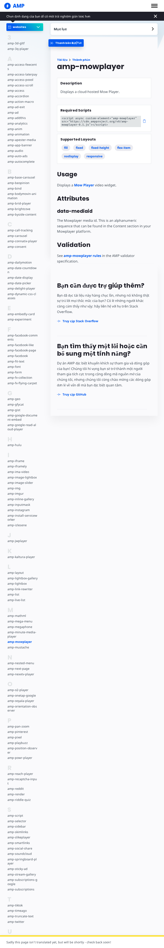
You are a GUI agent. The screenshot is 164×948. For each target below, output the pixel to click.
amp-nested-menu (20, 663)
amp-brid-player (19, 203)
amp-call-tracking (20, 230)
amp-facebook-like (20, 345)
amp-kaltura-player (21, 557)
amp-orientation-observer (22, 708)
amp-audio (15, 151)
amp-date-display (20, 277)
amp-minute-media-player (21, 634)
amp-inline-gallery (20, 499)
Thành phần (81, 60)
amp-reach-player (20, 774)
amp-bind (14, 188)
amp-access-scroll (20, 85)
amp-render (16, 794)
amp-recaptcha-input (22, 781)
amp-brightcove (18, 209)
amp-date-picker (19, 283)
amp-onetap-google (21, 695)
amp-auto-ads (17, 156)
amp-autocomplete (21, 161)
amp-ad (13, 112)
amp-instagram (18, 510)
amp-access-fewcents (22, 66)
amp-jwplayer (17, 541)
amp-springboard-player (22, 861)
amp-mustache (18, 647)
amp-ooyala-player (20, 701)
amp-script (15, 815)
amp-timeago (17, 911)
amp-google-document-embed (22, 417)
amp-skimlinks (17, 832)
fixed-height (100, 148)
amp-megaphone (19, 627)
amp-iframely (17, 466)
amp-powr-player (19, 758)
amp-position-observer (22, 750)
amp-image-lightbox (22, 477)
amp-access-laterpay (22, 74)
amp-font (14, 367)
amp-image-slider (20, 483)
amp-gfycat (15, 404)
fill (66, 148)
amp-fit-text (15, 361)
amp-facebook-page (21, 350)
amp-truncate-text (20, 916)
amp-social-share (19, 848)
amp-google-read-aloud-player (21, 427)
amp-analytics (17, 123)
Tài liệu (62, 60)
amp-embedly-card (21, 314)
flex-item (123, 148)
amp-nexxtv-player (20, 674)
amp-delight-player (21, 288)
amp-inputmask (18, 505)
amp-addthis (16, 118)
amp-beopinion (18, 183)
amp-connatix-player (22, 241)
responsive (94, 156)
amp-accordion (18, 96)
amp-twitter (15, 922)
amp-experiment (19, 319)
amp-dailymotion (19, 262)
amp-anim (14, 129)
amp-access (15, 90)
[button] (154, 6)
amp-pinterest (17, 732)
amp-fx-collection (19, 377)
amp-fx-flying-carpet (22, 383)
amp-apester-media (21, 140)
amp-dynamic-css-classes (21, 296)
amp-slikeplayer (18, 837)
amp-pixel (14, 737)
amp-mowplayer (19, 642)
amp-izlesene (17, 525)
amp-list (13, 594)
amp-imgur (15, 493)
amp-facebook (17, 356)
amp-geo (13, 399)
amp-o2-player (17, 690)
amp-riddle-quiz (19, 800)
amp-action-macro (20, 102)
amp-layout (15, 573)
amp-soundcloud (19, 854)
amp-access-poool (20, 80)
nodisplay (71, 156)
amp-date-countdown (22, 270)
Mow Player (84, 185)
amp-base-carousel (21, 177)
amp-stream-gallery (21, 874)
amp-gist (13, 410)
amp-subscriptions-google (22, 882)
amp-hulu (14, 445)
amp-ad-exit (16, 107)
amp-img (13, 488)
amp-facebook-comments (22, 337)
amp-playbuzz (17, 743)
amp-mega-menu (19, 621)
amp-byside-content (21, 214)
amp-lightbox (17, 583)
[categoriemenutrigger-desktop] (66, 43)
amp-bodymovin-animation (21, 196)
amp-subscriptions (20, 889)
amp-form (14, 372)
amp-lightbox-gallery (22, 578)
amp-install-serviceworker (22, 517)
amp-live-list (16, 600)
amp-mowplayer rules (82, 255)
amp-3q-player (18, 49)
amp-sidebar (16, 826)
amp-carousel (17, 236)
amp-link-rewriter (20, 589)
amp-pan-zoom (18, 726)
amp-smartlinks (18, 843)
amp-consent (16, 247)
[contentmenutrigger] (104, 29)
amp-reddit (15, 789)
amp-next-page (18, 669)
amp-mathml (16, 616)
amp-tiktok (15, 905)
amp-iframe (15, 461)
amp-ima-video (18, 472)
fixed (79, 148)
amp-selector (16, 821)
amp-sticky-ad (17, 869)
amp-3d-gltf (16, 43)
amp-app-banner (19, 145)
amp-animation (18, 134)
